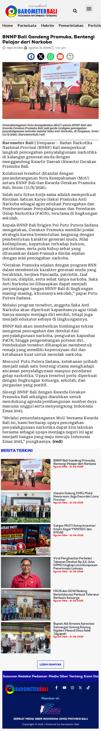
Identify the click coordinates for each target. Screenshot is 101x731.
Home (7, 25)
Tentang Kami (80, 676)
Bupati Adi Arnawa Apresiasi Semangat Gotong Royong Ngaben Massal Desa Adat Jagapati (73, 629)
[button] (89, 8)
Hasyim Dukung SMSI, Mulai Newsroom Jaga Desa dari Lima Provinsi (75, 496)
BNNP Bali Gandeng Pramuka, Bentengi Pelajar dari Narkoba (74, 462)
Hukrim (47, 25)
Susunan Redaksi (17, 676)
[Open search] (75, 11)
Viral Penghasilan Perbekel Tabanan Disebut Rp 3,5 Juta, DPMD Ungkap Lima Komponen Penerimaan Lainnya (75, 563)
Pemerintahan (71, 25)
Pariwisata (27, 25)
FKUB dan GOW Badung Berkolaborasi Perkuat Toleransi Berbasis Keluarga (76, 594)
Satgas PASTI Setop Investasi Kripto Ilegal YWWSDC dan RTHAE (74, 529)
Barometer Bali (18, 143)
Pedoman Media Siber (50, 676)
